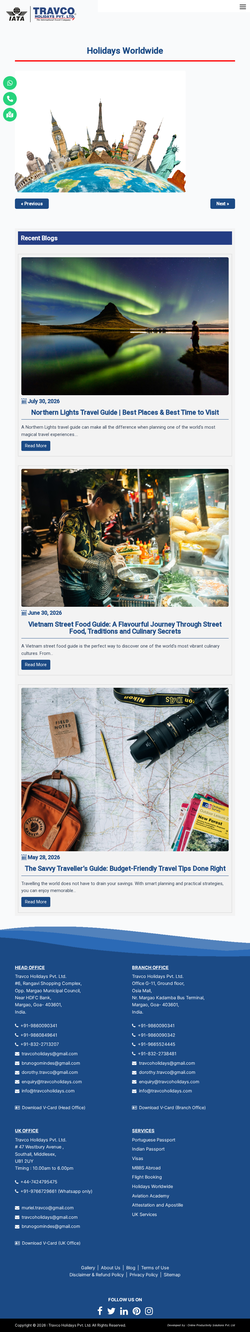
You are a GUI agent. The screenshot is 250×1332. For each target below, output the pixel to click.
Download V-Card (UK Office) (51, 1243)
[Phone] (10, 99)
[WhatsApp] (10, 83)
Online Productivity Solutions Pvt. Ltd (211, 1325)
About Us (110, 1267)
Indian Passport (148, 1149)
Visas (137, 1158)
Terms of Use (155, 1267)
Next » (222, 203)
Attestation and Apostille (157, 1205)
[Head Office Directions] (10, 114)
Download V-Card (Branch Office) (172, 1107)
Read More (36, 445)
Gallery (88, 1267)
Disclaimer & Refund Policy (97, 1275)
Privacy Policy (144, 1275)
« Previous (32, 203)
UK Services (144, 1214)
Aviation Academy (150, 1196)
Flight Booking (147, 1177)
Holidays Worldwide (152, 1186)
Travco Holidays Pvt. (66, 1325)
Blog (130, 1267)
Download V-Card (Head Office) (53, 1107)
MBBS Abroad (146, 1168)
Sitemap (172, 1275)
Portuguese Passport (153, 1140)
